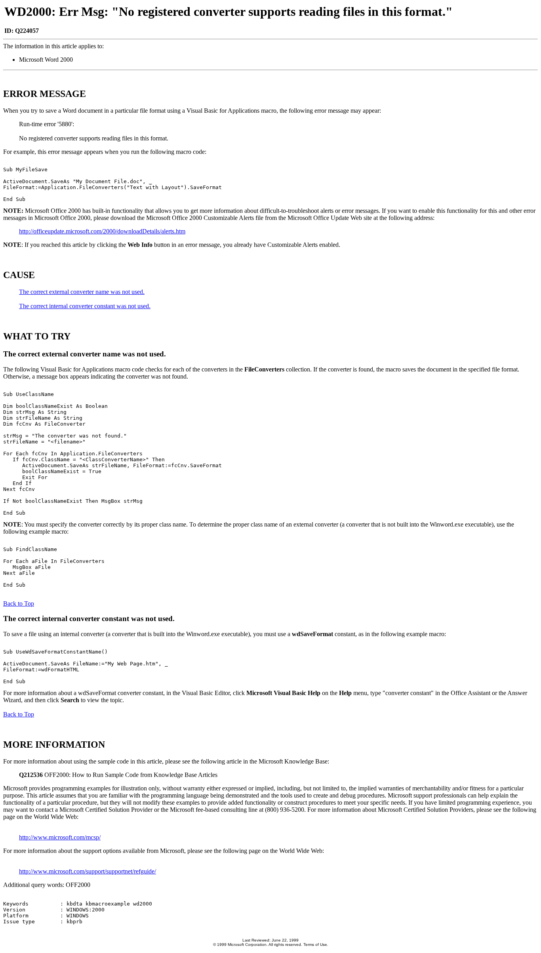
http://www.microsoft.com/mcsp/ (60, 837)
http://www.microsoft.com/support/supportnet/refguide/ (87, 871)
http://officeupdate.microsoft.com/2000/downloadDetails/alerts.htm (102, 231)
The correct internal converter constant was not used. (84, 306)
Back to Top (18, 603)
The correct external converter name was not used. (82, 291)
